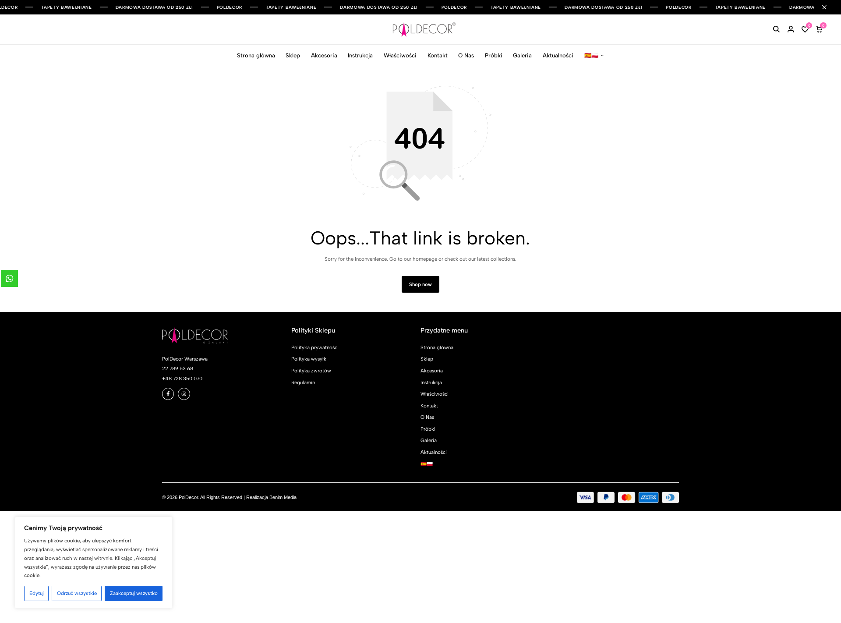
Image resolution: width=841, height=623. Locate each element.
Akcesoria (324, 55)
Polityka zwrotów (311, 371)
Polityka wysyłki (309, 359)
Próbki (493, 55)
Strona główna (256, 55)
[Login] (791, 29)
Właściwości (400, 55)
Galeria (522, 55)
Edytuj (36, 593)
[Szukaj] (776, 29)
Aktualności (558, 55)
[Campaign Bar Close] (828, 7)
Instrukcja (360, 55)
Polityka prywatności (315, 347)
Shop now (420, 284)
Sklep (293, 55)
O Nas (466, 55)
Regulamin (303, 382)
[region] (93, 563)
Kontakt (438, 55)
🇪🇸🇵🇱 (591, 55)
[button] (805, 29)
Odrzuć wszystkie (77, 593)
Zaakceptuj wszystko (134, 593)
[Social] (168, 394)
